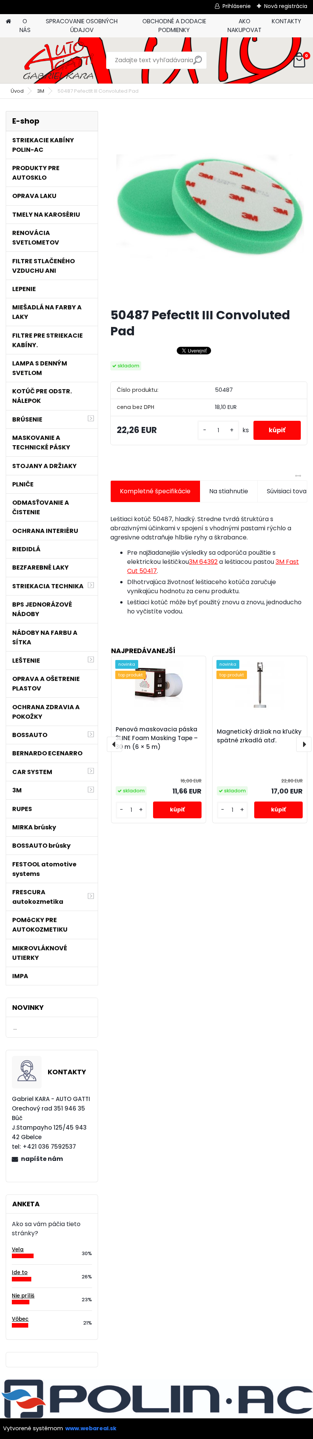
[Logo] (58, 60)
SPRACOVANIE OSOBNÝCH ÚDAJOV (82, 25)
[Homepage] (8, 21)
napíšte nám (42, 1158)
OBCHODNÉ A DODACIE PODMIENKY (174, 25)
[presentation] (114, 744)
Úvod (17, 91)
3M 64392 (203, 561)
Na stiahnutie (228, 491)
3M (40, 91)
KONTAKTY (286, 21)
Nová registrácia (285, 6)
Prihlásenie (237, 6)
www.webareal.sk (90, 1428)
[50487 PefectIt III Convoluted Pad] (208, 206)
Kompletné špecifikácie (155, 491)
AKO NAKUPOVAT (244, 25)
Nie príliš (23, 1295)
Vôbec (20, 1319)
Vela (18, 1249)
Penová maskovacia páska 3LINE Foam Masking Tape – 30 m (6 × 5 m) (157, 738)
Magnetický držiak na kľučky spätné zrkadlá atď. (259, 736)
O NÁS (25, 25)
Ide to (19, 1272)
